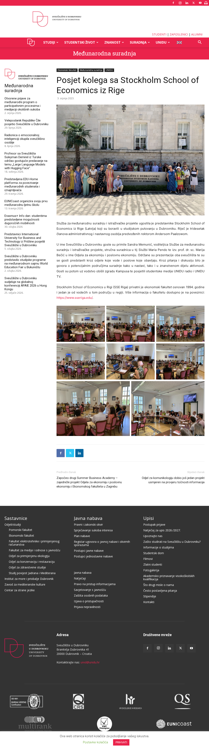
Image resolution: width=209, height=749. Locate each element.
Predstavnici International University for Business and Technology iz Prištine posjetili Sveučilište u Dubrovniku (24, 239)
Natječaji (80, 578)
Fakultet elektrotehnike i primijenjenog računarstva (34, 542)
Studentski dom (153, 553)
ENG (179, 42)
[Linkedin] (187, 3)
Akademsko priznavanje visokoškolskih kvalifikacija (169, 577)
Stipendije (149, 596)
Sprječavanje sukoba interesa (93, 530)
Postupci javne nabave (89, 551)
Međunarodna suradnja (104, 53)
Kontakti (148, 602)
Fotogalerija (151, 570)
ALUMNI (196, 34)
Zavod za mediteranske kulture (24, 584)
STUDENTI (159, 34)
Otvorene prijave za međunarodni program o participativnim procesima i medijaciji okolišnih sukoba (22, 104)
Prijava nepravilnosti (87, 607)
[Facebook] (173, 3)
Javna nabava (88, 518)
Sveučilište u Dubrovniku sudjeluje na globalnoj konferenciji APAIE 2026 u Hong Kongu (25, 283)
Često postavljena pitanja (160, 590)
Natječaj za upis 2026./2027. (162, 530)
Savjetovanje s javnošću (90, 590)
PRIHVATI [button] (121, 742)
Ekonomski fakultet (67, 70)
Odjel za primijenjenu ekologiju (29, 556)
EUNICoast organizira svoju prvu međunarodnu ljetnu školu (26, 203)
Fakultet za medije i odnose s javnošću (34, 550)
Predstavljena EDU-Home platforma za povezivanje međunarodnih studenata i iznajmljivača (22, 184)
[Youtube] (200, 3)
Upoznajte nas (152, 536)
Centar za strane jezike (19, 590)
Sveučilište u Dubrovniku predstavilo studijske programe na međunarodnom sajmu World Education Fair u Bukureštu (26, 261)
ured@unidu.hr (90, 662)
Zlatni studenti (152, 564)
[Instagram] (180, 3)
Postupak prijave (154, 524)
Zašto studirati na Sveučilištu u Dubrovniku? (172, 542)
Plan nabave (82, 536)
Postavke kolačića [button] (95, 742)
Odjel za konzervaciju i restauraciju (32, 562)
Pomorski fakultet (20, 530)
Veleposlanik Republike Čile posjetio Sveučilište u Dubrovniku (26, 122)
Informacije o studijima (158, 547)
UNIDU (32, 42)
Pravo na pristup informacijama (95, 584)
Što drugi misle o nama (158, 585)
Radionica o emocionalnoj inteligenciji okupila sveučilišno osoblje (24, 138)
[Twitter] (193, 3)
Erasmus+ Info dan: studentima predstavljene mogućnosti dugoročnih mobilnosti (25, 219)
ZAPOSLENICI (179, 34)
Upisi (148, 518)
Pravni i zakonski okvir (88, 524)
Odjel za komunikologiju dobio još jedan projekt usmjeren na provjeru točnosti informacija (173, 480)
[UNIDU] (104, 19)
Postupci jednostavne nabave (93, 556)
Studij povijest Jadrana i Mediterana (32, 573)
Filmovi (148, 559)
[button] (200, 43)
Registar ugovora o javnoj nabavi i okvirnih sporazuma (102, 543)
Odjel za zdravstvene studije (27, 567)
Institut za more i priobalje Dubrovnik (28, 579)
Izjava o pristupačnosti (89, 601)
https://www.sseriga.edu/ (74, 298)
